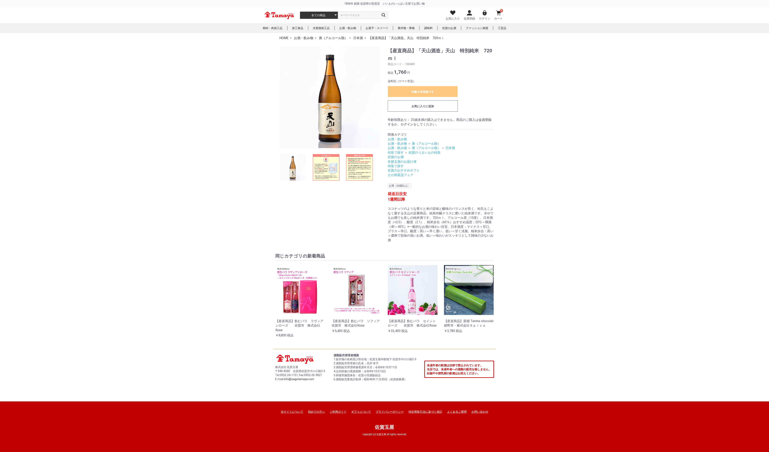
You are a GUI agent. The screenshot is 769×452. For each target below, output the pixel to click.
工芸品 (502, 28)
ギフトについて (361, 411)
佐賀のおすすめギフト (404, 170)
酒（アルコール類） (426, 143)
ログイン (484, 18)
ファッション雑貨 (477, 28)
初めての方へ (316, 411)
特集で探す (396, 152)
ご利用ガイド (338, 411)
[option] (329, 97)
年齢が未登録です (423, 91)
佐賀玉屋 (384, 427)
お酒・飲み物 (347, 28)
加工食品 (297, 28)
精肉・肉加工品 (272, 28)
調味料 (428, 28)
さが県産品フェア (400, 175)
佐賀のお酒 (449, 28)
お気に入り (453, 18)
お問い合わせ (479, 411)
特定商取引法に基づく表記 (425, 411)
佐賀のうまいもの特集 (425, 152)
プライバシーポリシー (390, 411)
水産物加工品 (321, 28)
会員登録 (469, 18)
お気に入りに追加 (423, 106)
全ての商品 (318, 15)
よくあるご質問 (457, 411)
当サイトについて (292, 411)
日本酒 (450, 148)
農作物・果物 (406, 28)
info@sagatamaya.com (299, 379)
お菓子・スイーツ (377, 28)
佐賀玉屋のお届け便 (402, 161)
